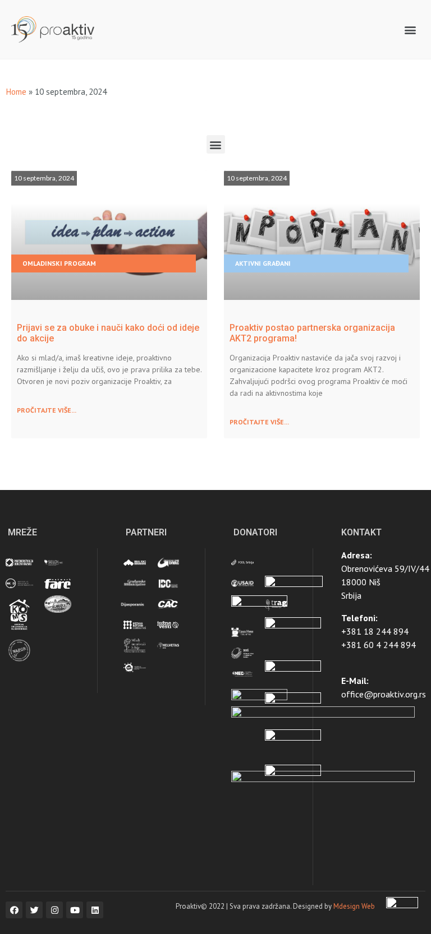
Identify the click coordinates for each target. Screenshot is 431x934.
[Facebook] (14, 909)
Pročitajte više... (46, 410)
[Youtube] (74, 909)
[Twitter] (34, 909)
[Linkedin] (94, 909)
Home (16, 91)
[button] (410, 29)
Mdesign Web (354, 906)
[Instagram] (54, 909)
